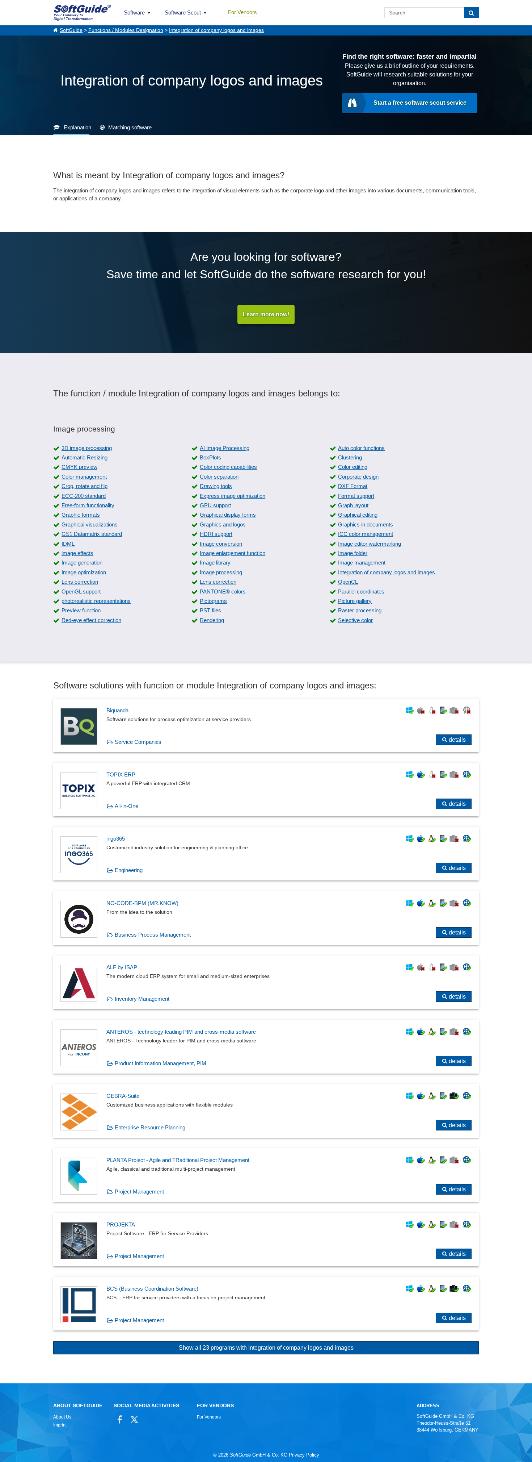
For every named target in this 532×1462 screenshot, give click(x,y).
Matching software (130, 127)
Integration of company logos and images (216, 30)
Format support (356, 496)
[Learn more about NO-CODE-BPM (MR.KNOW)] (266, 918)
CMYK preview (79, 467)
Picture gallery (355, 601)
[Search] (471, 12)
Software (134, 12)
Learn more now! (266, 314)
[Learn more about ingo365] (266, 853)
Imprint (60, 1425)
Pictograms (213, 601)
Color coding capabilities (228, 467)
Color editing (352, 467)
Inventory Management (142, 999)
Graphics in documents (365, 524)
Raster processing (359, 610)
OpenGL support (81, 591)
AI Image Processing (224, 448)
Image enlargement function (232, 553)
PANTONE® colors (223, 591)
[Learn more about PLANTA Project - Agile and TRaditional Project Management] (266, 1175)
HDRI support (216, 534)
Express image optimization (232, 496)
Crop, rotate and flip (84, 486)
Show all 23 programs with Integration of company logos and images (266, 1348)
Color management (84, 477)
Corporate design (358, 477)
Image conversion (221, 544)
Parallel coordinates (361, 591)
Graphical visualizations (90, 524)
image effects (77, 553)
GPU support (215, 505)
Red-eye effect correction (91, 620)
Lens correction (80, 582)
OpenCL (348, 582)
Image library (215, 562)
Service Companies (138, 742)
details (457, 740)
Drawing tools (216, 486)
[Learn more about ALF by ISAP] (266, 982)
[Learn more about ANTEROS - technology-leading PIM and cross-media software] (266, 1047)
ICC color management (365, 534)
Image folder (352, 553)
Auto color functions (361, 448)
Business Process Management (153, 935)
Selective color (355, 620)
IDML (68, 544)
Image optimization (84, 572)
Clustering (350, 457)
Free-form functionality (88, 505)
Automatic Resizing (84, 457)
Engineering (129, 870)
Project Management (139, 1191)
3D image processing (87, 448)
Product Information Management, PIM (160, 1063)
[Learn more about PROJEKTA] (266, 1239)
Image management (361, 562)
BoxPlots (210, 457)
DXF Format (352, 486)
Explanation (77, 127)
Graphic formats (81, 515)
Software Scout (183, 12)
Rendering (212, 620)
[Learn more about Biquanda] (266, 725)
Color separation (219, 477)
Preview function (81, 610)
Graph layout (353, 505)
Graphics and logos (223, 524)
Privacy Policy (304, 1455)
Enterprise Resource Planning (150, 1127)
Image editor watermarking (369, 544)
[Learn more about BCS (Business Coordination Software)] (266, 1303)
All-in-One (126, 806)
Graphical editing (357, 515)
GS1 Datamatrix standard (92, 534)
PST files (210, 610)
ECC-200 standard (84, 496)
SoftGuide (71, 30)
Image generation (82, 562)
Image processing (221, 572)
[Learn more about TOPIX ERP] (266, 789)
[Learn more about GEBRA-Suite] (266, 1111)
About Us (62, 1417)
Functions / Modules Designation (125, 30)
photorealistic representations (96, 601)
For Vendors (242, 12)
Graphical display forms (228, 515)
